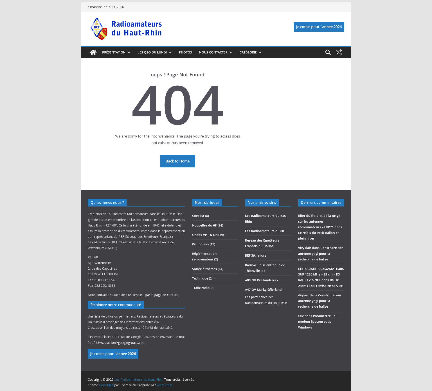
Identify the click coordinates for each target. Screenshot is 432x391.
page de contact (166, 295)
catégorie (248, 52)
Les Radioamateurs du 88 (264, 231)
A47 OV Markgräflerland (263, 289)
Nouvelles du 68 (204, 225)
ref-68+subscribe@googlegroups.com (117, 342)
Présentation (114, 52)
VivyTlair (304, 248)
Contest (198, 215)
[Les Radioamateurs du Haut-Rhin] (93, 52)
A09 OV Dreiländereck (261, 280)
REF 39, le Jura (255, 255)
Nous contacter (213, 52)
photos (185, 52)
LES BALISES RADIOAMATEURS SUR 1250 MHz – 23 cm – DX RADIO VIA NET (321, 274)
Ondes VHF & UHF (205, 235)
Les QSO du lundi (152, 52)
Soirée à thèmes (204, 269)
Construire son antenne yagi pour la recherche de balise (320, 253)
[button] (128, 52)
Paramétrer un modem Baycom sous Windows (316, 321)
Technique (200, 278)
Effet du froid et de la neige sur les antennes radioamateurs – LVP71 (319, 221)
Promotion (200, 244)
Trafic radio (201, 288)
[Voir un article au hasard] (338, 52)
